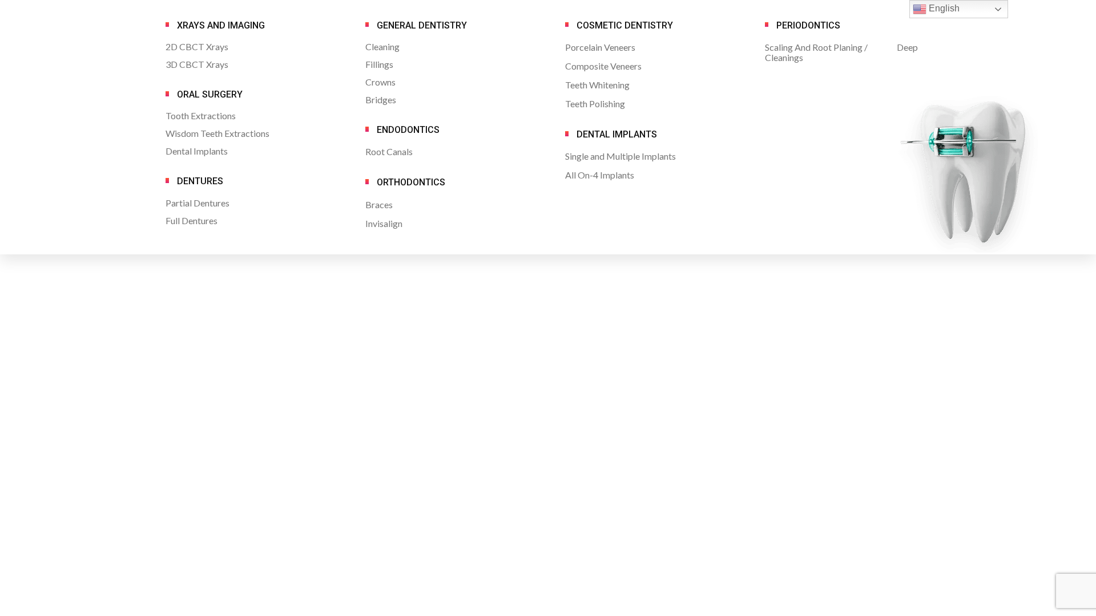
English (943, 8)
